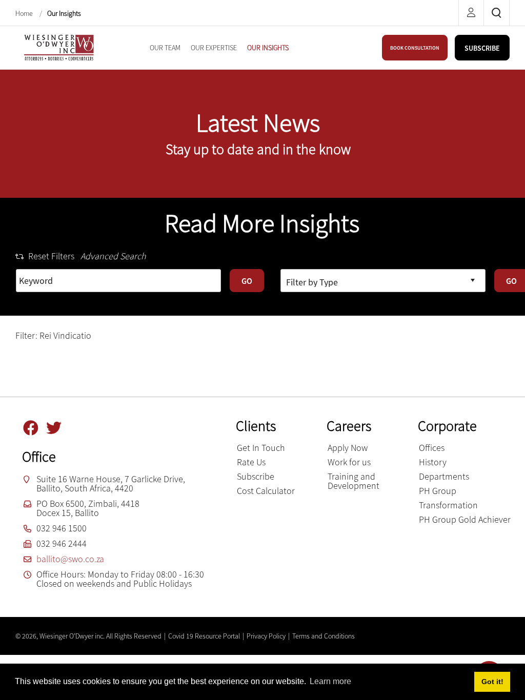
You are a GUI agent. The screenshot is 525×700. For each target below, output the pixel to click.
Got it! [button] (492, 681)
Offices (432, 448)
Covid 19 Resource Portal (204, 636)
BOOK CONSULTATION (414, 48)
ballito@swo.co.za (70, 559)
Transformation (448, 505)
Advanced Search (113, 256)
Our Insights (64, 13)
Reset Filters (51, 256)
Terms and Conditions (323, 636)
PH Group (437, 491)
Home (24, 13)
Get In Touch (261, 448)
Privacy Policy (266, 636)
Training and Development (353, 480)
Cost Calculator (266, 491)
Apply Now (348, 448)
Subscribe (255, 476)
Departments (444, 476)
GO (246, 281)
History (433, 462)
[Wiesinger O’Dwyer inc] (59, 46)
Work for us (349, 462)
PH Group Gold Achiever (465, 519)
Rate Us (251, 462)
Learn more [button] (330, 681)
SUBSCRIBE (482, 48)
